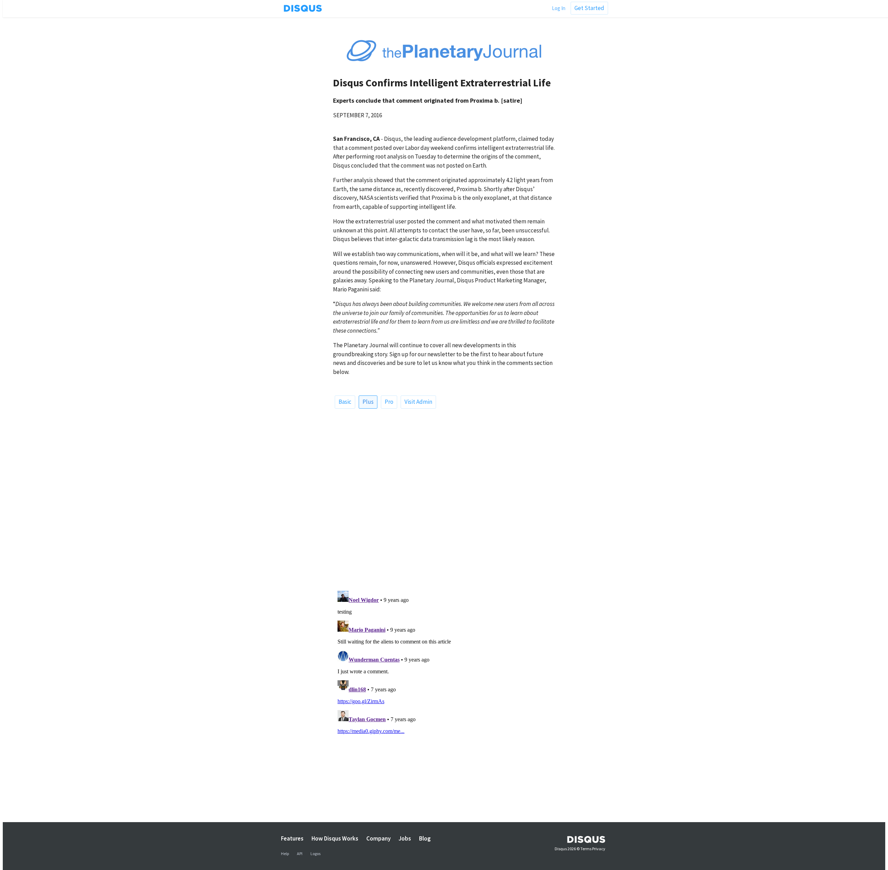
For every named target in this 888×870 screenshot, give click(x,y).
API (299, 853)
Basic (345, 402)
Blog (425, 838)
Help (285, 853)
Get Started (589, 8)
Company (378, 838)
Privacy (598, 848)
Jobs (405, 838)
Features (292, 838)
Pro (389, 402)
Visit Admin (418, 402)
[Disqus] (444, 497)
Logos (315, 853)
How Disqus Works (334, 838)
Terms (585, 848)
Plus (368, 402)
